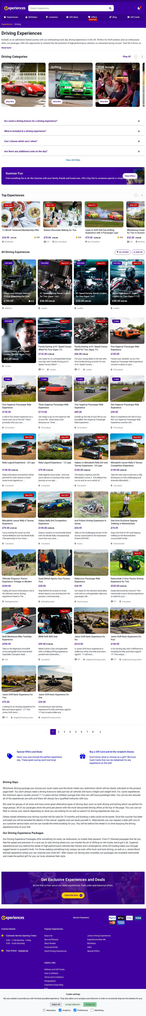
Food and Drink (51, 947)
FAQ (46, 989)
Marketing (99, 1010)
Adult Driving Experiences (55, 951)
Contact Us (23, 951)
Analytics (66, 1010)
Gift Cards (135, 17)
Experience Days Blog (53, 985)
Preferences (82, 1010)
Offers (93, 18)
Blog (114, 17)
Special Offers (93, 951)
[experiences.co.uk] (37, 918)
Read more (6, 48)
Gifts (89, 947)
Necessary (51, 1010)
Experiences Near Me (96, 939)
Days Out (48, 936)
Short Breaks (50, 943)
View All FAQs (73, 160)
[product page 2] (100, 732)
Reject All (56, 1004)
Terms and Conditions (54, 977)
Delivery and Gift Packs (54, 969)
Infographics (50, 981)
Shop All (127, 56)
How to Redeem (51, 973)
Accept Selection (72, 1004)
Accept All (90, 1004)
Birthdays (91, 943)
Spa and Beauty (51, 939)
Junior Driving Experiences (98, 936)
